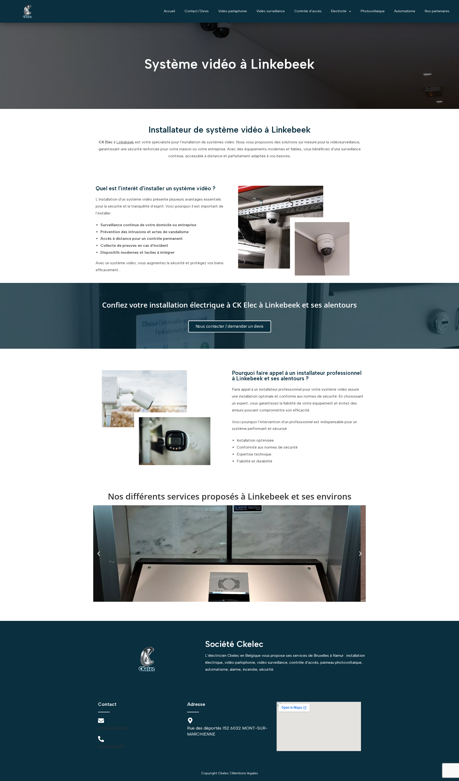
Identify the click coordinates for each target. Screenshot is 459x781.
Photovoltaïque (373, 11)
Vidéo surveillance (271, 11)
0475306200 (111, 746)
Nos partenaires (437, 11)
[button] (99, 553)
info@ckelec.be (113, 728)
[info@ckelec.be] (101, 721)
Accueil (169, 11)
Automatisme (404, 11)
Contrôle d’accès (308, 11)
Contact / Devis (197, 11)
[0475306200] (101, 739)
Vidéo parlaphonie (232, 11)
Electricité (338, 11)
